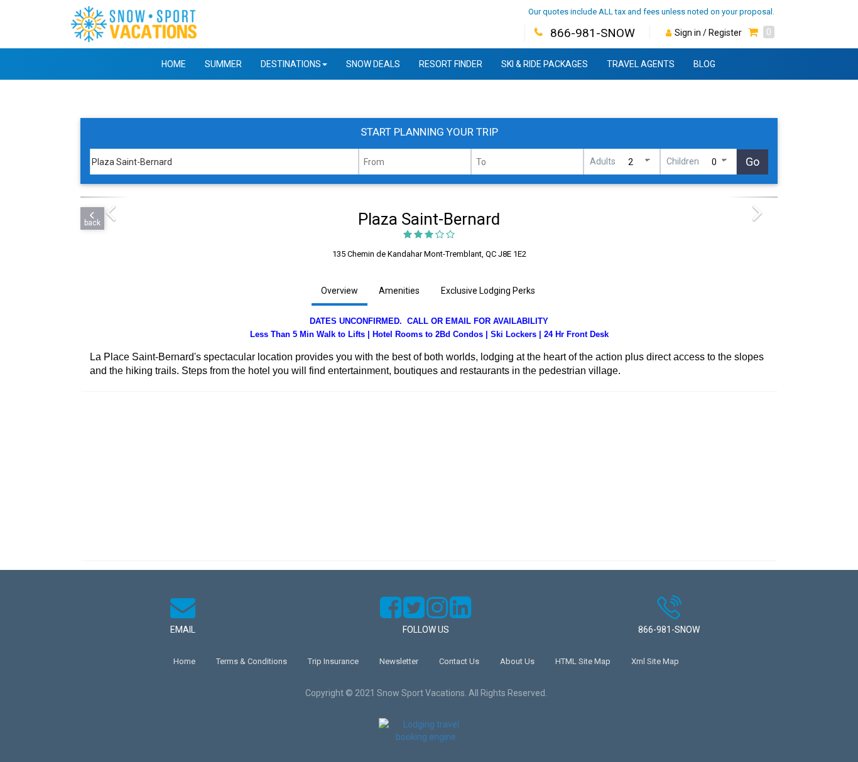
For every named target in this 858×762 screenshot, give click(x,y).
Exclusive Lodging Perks (488, 291)
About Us (517, 661)
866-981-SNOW (592, 33)
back (92, 222)
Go (752, 161)
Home (173, 64)
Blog (704, 64)
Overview (339, 291)
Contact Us (459, 661)
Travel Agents (641, 64)
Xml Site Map (655, 661)
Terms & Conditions (251, 661)
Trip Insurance (333, 661)
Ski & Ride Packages (544, 64)
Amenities (399, 291)
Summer (223, 64)
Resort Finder (450, 64)
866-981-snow (669, 630)
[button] (761, 33)
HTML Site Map (583, 661)
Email (182, 630)
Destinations (291, 64)
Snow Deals (373, 64)
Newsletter (398, 661)
